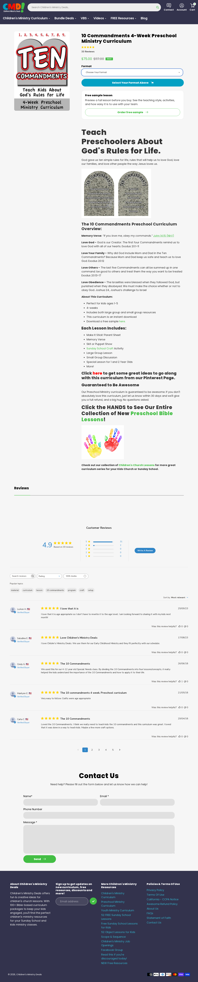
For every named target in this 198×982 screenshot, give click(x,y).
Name (27, 796)
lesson (39, 590)
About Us (152, 908)
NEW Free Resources (114, 963)
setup (90, 590)
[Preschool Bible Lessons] (102, 458)
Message (30, 822)
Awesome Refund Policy (162, 904)
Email (104, 796)
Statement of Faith (159, 918)
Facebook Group (112, 950)
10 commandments (55, 590)
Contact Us (154, 922)
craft (82, 590)
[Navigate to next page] (120, 750)
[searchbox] (20, 576)
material (15, 590)
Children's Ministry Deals (29, 974)
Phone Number (32, 809)
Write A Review (145, 550)
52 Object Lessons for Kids (118, 932)
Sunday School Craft (100, 348)
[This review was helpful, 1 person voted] (180, 681)
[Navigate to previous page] (78, 750)
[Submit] (93, 901)
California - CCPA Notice (162, 899)
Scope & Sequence (113, 937)
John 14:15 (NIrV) (163, 235)
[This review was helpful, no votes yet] (180, 626)
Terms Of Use (155, 895)
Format (86, 66)
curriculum (27, 590)
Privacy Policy (155, 890)
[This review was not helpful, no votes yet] (185, 626)
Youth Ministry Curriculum (117, 910)
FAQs (150, 913)
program (72, 590)
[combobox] (49, 576)
